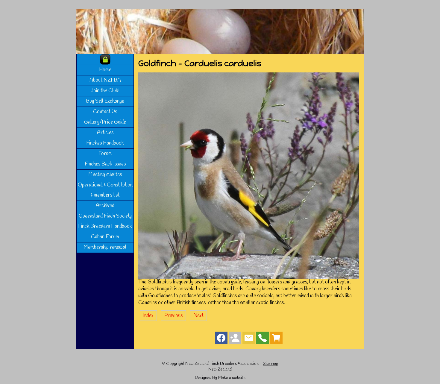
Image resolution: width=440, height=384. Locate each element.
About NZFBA (105, 80)
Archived (105, 205)
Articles (105, 132)
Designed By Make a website (220, 378)
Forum (105, 153)
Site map (270, 364)
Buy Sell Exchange (105, 101)
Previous (173, 315)
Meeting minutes (105, 174)
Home (105, 69)
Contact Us (105, 111)
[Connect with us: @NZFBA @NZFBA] (235, 339)
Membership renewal (105, 247)
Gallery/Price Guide (105, 122)
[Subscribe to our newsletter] (248, 339)
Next (198, 315)
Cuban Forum (105, 236)
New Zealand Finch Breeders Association (222, 364)
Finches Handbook (105, 143)
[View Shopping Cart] (276, 339)
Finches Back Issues (105, 164)
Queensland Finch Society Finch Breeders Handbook (105, 221)
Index (148, 315)
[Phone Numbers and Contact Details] (262, 339)
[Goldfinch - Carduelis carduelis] (248, 277)
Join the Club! (105, 90)
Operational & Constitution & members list (105, 190)
